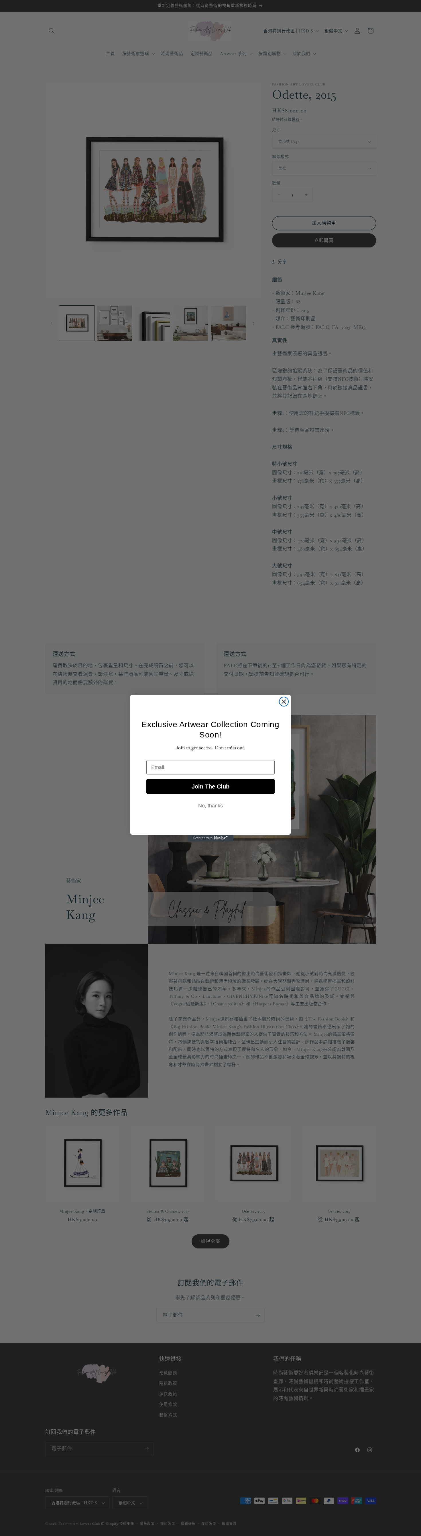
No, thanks (210, 806)
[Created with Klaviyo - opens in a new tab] (210, 838)
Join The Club (210, 786)
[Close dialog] (283, 701)
